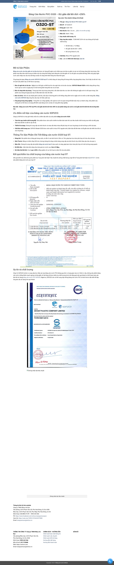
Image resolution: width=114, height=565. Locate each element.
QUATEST (92, 158)
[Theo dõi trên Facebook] (98, 1)
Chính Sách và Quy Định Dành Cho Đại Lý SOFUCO (74, 1)
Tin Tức (67, 6)
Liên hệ (75, 6)
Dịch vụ (59, 6)
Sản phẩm (50, 6)
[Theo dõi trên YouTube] (99, 1)
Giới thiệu (41, 6)
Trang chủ (33, 6)
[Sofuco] (20, 6)
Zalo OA (82, 59)
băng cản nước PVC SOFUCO (31, 277)
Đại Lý (82, 6)
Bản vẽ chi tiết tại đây (83, 30)
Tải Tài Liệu (93, 1)
